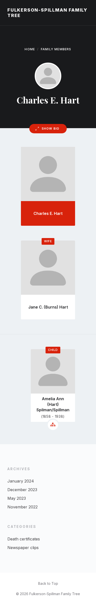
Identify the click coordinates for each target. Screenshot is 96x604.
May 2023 (16, 498)
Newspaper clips (23, 547)
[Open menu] (87, 13)
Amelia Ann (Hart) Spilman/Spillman (52, 404)
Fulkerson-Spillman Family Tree (47, 12)
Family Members (56, 49)
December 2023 (22, 489)
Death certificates (23, 538)
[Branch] (53, 425)
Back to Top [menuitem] (48, 583)
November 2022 (22, 506)
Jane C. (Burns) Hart (48, 307)
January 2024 (20, 481)
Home (30, 49)
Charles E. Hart (48, 213)
